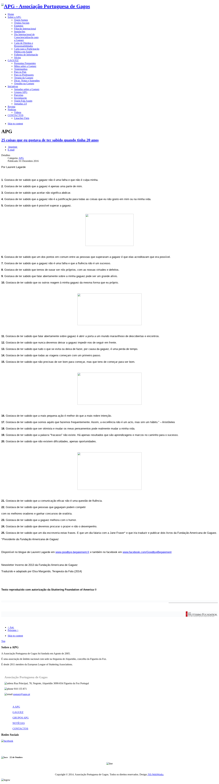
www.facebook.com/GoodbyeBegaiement (147, 552)
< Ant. (11, 627)
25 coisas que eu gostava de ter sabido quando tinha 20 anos (50, 140)
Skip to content (15, 123)
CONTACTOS (20, 728)
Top (3, 641)
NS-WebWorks (155, 774)
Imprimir (13, 147)
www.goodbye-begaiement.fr (72, 552)
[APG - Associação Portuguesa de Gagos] (45, 6)
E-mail (11, 149)
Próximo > (13, 630)
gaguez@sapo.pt (21, 694)
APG (21, 158)
